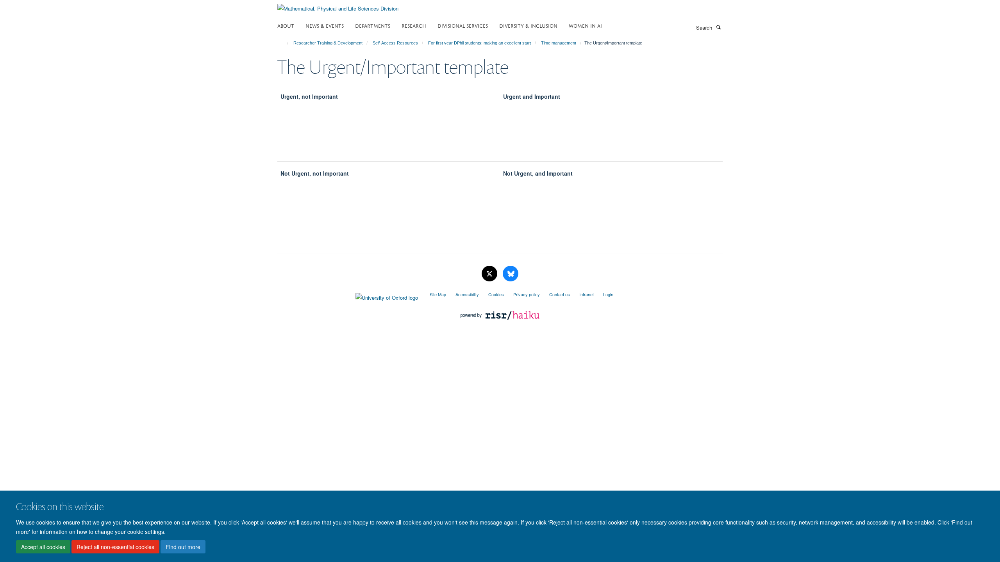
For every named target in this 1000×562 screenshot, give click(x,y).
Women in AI (585, 25)
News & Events (324, 25)
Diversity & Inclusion (528, 25)
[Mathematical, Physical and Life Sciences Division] (337, 5)
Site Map (438, 294)
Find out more (183, 547)
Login (608, 294)
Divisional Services (463, 25)
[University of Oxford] (347, 295)
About (285, 25)
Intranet (586, 294)
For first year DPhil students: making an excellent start (479, 43)
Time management (558, 43)
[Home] (284, 43)
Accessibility (467, 294)
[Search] (718, 27)
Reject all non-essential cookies (115, 547)
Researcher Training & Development (327, 43)
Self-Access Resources (395, 43)
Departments (372, 25)
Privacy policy (526, 294)
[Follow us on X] (490, 273)
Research (414, 25)
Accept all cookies (43, 547)
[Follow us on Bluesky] (510, 273)
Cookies (496, 294)
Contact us (559, 294)
